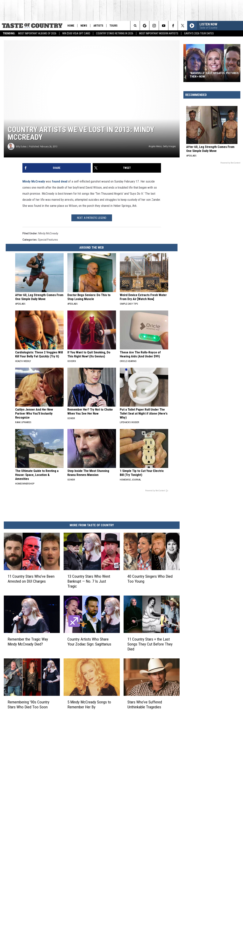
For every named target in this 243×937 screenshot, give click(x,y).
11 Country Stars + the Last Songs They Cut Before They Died (150, 644)
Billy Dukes (21, 146)
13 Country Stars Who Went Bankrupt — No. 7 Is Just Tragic (88, 581)
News (83, 25)
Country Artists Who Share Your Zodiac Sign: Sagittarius (89, 641)
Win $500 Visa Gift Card (76, 33)
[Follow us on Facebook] (173, 25)
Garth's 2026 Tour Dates (199, 33)
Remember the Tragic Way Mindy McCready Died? (28, 641)
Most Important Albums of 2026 (37, 33)
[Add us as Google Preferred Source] (144, 25)
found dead (59, 181)
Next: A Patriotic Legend (91, 217)
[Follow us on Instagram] (154, 25)
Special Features (48, 239)
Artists (98, 25)
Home (70, 25)
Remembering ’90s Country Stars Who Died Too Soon (28, 704)
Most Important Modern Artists (158, 33)
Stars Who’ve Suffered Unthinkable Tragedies (144, 704)
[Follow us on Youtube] (163, 25)
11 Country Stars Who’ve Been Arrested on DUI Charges (31, 579)
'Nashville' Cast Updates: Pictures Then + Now (211, 74)
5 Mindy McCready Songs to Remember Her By (89, 704)
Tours (114, 25)
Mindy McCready (33, 181)
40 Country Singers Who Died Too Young (150, 579)
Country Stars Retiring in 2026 (114, 33)
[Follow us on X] (182, 25)
